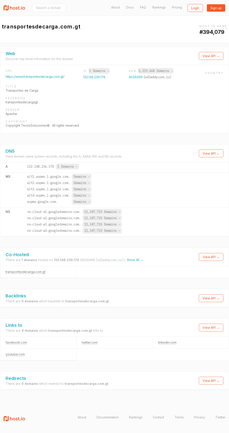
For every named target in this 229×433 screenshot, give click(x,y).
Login (195, 8)
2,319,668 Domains (156, 71)
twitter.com (90, 342)
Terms (179, 417)
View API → (211, 56)
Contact (158, 417)
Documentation (108, 417)
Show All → (135, 260)
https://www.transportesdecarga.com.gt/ (35, 76)
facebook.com (16, 342)
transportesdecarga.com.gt (25, 272)
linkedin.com (167, 342)
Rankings (159, 7)
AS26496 (136, 77)
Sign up (216, 8)
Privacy (199, 417)
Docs (130, 7)
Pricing (177, 7)
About (115, 7)
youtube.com (15, 354)
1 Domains (99, 71)
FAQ (143, 7)
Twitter (220, 417)
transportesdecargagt (22, 102)
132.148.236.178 (94, 77)
